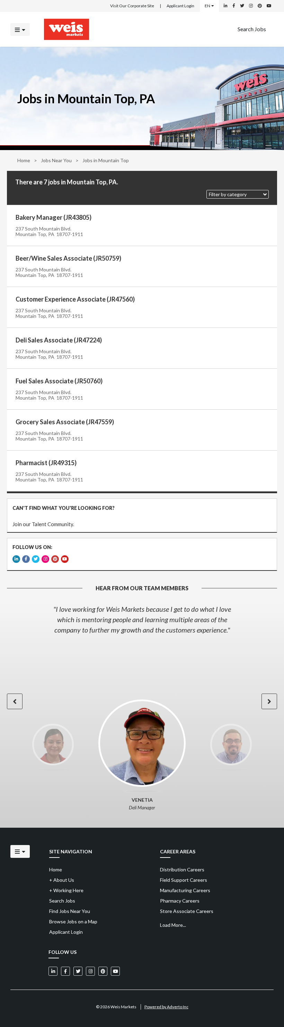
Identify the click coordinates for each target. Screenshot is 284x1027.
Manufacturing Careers (185, 890)
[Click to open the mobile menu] (20, 29)
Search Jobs (252, 28)
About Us (61, 880)
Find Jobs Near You (69, 911)
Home (23, 160)
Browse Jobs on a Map (73, 921)
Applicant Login (180, 5)
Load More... (173, 925)
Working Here (66, 890)
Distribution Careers (182, 869)
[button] (237, 194)
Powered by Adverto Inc (166, 1006)
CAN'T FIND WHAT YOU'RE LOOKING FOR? (63, 508)
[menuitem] (252, 29)
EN (207, 5)
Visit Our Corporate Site (132, 5)
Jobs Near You (56, 160)
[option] (142, 619)
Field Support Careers (183, 880)
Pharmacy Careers (179, 901)
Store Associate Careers (186, 911)
